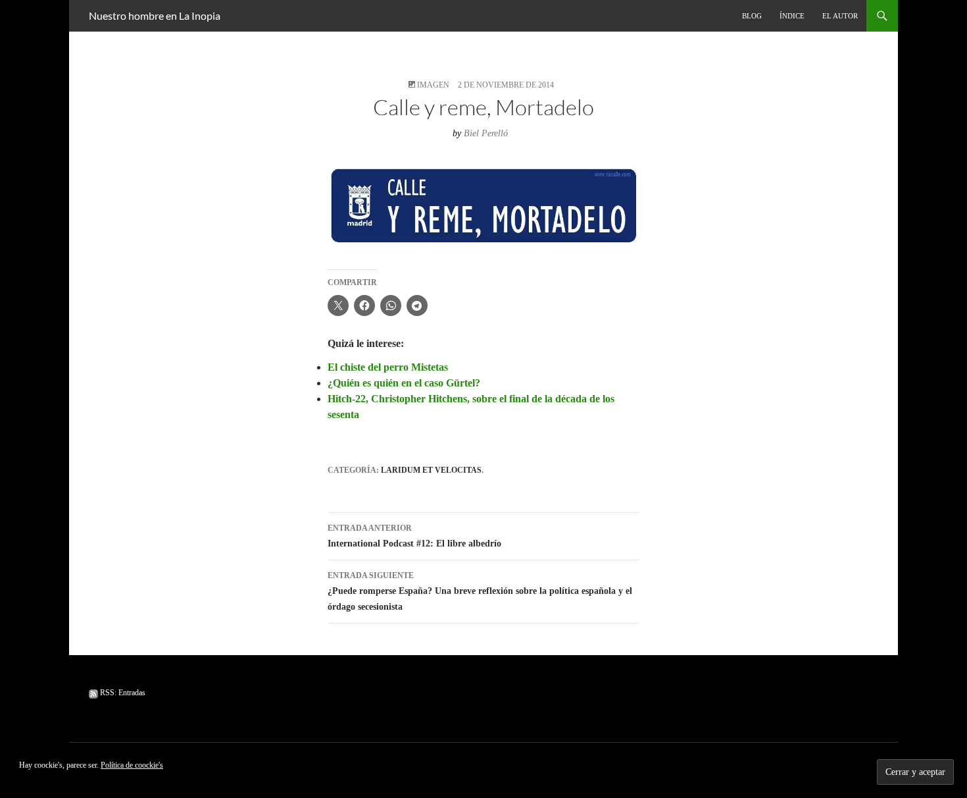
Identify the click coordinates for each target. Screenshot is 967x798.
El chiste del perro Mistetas (388, 367)
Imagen (433, 85)
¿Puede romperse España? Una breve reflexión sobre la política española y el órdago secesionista (480, 591)
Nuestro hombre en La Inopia (154, 15)
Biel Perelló (486, 133)
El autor (840, 16)
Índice (792, 16)
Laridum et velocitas (431, 470)
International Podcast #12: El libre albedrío (414, 535)
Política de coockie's (132, 765)
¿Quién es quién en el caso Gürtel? (404, 382)
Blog (752, 16)
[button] (483, 205)
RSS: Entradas (121, 692)
